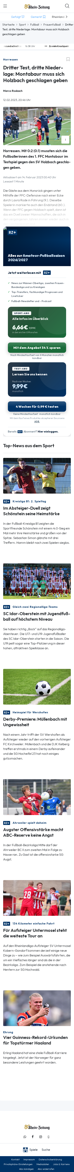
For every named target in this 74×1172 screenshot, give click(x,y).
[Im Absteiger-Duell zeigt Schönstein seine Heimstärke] (37, 475)
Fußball (34, 24)
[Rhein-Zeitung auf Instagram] (41, 1137)
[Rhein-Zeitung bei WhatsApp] (25, 1137)
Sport (22, 24)
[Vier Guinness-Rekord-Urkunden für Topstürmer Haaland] (37, 1008)
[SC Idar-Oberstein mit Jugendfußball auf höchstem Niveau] (37, 581)
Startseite (8, 24)
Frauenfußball (52, 24)
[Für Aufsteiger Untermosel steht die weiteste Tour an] (37, 897)
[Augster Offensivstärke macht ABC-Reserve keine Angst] (37, 797)
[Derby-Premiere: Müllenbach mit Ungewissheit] (37, 686)
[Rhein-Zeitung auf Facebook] (33, 1137)
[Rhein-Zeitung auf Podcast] (49, 1137)
